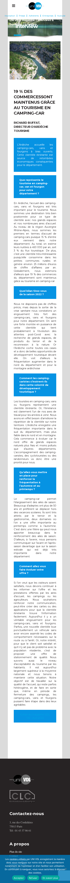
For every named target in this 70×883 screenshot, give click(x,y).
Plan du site (16, 851)
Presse (22, 16)
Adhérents (34, 16)
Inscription (10, 16)
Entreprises (47, 16)
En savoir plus (50, 878)
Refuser (33, 878)
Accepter (19, 878)
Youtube (61, 16)
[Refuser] (65, 869)
